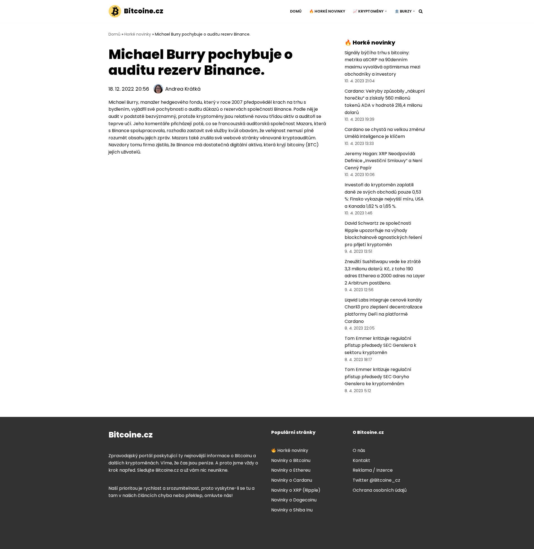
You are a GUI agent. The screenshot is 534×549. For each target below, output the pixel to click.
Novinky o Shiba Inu (292, 510)
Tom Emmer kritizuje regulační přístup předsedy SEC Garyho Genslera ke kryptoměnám (378, 376)
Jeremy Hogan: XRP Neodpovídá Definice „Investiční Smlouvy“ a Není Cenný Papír (383, 160)
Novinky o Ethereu (290, 470)
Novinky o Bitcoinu (290, 460)
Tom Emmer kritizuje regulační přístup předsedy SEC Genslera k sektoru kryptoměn (380, 345)
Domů (295, 11)
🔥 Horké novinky (327, 11)
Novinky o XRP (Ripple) (295, 490)
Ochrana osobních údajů (380, 490)
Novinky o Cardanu (291, 480)
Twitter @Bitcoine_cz (376, 480)
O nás (359, 450)
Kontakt (361, 460)
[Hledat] (421, 11)
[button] (386, 11)
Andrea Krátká (183, 88)
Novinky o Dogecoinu (294, 500)
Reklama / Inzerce (373, 470)
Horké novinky (137, 34)
